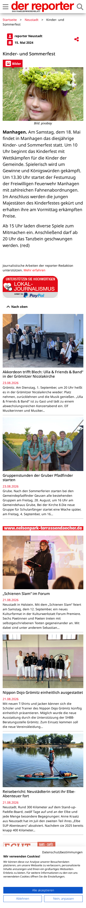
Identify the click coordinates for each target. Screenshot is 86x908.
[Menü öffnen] (5, 6)
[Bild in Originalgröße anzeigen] (43, 94)
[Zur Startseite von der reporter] (42, 6)
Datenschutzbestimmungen (62, 852)
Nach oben (19, 306)
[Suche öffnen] (80, 6)
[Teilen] (76, 39)
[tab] (13, 63)
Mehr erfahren (34, 270)
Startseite (10, 20)
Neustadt (31, 20)
